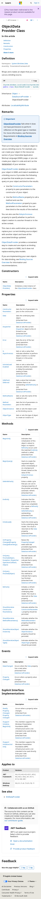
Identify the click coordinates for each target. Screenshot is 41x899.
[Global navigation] (2, 3)
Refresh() (24, 448)
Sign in (36, 3)
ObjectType (7, 415)
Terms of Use (29, 893)
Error (4, 340)
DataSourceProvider (20, 96)
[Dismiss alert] (38, 8)
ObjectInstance (8, 409)
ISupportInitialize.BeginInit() (6, 724)
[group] (20, 86)
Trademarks (6, 896)
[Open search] (31, 3)
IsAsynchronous (25, 214)
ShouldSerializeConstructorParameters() (8, 609)
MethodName (18, 197)
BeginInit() (6, 439)
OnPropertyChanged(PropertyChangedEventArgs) (10, 542)
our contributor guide (13, 820)
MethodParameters (14, 203)
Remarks (6, 43)
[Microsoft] (20, 3)
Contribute (6, 890)
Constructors (8, 46)
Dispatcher (7, 327)
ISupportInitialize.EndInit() (7, 744)
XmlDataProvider (13, 797)
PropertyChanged (27, 542)
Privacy (14, 890)
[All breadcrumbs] (4, 20)
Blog (31, 886)
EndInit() (34, 450)
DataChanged (8, 666)
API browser (12, 20)
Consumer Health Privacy (11, 893)
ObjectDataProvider (12, 124)
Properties (7, 49)
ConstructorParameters (22, 186)
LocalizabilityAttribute (20, 105)
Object (15, 93)
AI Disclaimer (6, 886)
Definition (7, 40)
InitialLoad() (7, 522)
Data (4, 316)
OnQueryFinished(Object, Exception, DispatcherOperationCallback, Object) (11, 560)
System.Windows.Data (20, 63)
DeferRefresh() (30, 385)
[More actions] (37, 20)
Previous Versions (20, 886)
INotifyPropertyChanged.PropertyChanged (6, 713)
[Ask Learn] (27, 20)
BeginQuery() (7, 461)
